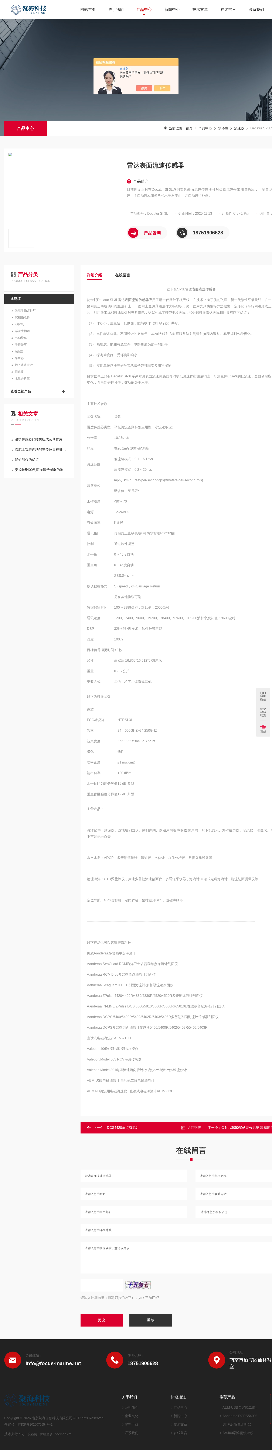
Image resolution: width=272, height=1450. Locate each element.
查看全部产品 (21, 391)
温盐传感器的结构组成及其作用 (38, 439)
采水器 (19, 358)
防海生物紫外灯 (25, 310)
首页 (189, 128)
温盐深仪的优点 (27, 459)
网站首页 (88, 9)
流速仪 (239, 128)
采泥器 (19, 351)
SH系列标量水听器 (236, 1424)
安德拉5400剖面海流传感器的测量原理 (41, 470)
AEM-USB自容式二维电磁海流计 (241, 1407)
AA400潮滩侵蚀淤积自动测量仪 (241, 1433)
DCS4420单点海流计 (123, 1127)
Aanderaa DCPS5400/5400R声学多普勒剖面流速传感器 (241, 1416)
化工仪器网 (29, 1434)
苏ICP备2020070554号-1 (35, 1424)
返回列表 (194, 1127)
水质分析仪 (22, 378)
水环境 (223, 128)
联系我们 (256, 9)
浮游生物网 (22, 331)
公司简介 (131, 1407)
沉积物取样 (22, 317)
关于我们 (116, 9)
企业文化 (131, 1416)
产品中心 (144, 9)
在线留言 (228, 9)
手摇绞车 (21, 344)
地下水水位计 (24, 365)
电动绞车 (21, 337)
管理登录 (46, 1434)
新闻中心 (172, 9)
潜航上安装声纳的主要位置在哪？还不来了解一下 (41, 449)
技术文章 (200, 9)
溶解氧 (19, 324)
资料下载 (131, 1424)
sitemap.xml (63, 1434)
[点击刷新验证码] (138, 1285)
